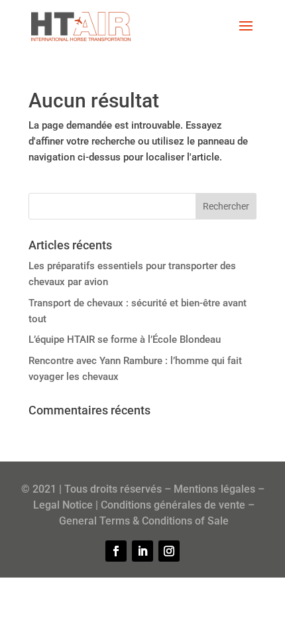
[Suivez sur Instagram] (169, 551)
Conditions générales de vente (173, 505)
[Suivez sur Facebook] (116, 551)
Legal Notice (63, 505)
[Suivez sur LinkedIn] (142, 551)
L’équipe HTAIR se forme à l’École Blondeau (124, 339)
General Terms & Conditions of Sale (144, 521)
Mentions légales (214, 489)
